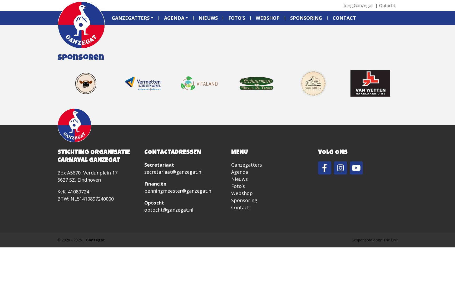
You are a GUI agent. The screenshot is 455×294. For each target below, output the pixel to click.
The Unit (390, 239)
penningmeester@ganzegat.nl (178, 191)
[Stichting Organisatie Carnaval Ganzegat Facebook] (324, 168)
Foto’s (236, 18)
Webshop (268, 18)
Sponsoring (306, 18)
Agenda (174, 18)
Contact (344, 18)
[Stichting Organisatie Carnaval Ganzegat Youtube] (356, 168)
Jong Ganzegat (358, 5)
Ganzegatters (131, 18)
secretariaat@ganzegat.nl (173, 172)
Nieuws (208, 18)
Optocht (387, 5)
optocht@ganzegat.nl (168, 210)
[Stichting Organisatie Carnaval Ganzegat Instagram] (340, 168)
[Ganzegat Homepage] (81, 25)
